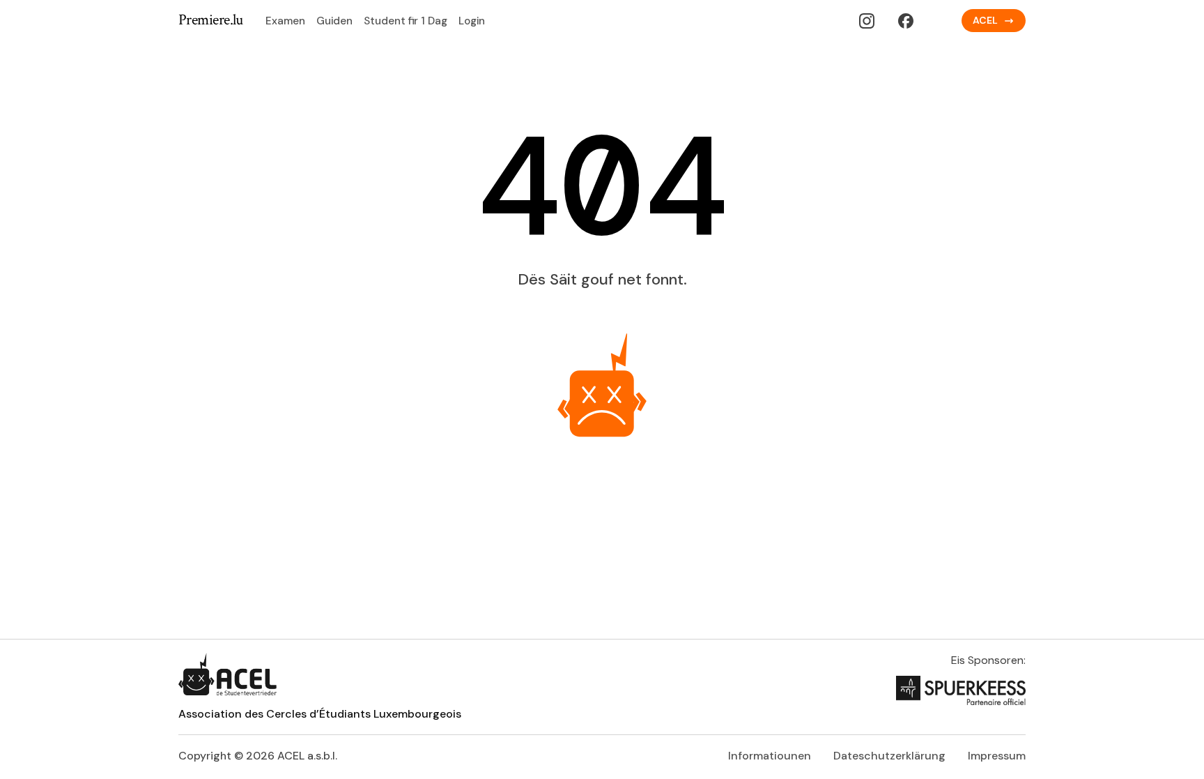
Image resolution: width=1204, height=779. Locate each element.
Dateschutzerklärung (889, 755)
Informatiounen (769, 755)
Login (471, 21)
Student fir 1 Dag (405, 21)
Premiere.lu (210, 20)
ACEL (985, 20)
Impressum (997, 755)
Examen (285, 21)
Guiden (334, 21)
